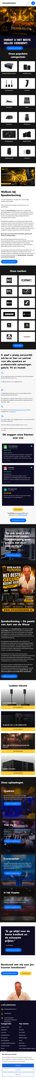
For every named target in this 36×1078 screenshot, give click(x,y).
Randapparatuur (5, 1035)
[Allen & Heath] (27, 337)
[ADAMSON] (27, 325)
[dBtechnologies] (9, 303)
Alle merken (18, 346)
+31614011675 (12, 411)
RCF (20, 1027)
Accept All (18, 1065)
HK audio (21, 1030)
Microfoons (4, 1051)
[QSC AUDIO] (27, 280)
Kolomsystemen (5, 1040)
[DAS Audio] (27, 292)
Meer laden (18, 509)
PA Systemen (4, 1038)
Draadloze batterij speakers (8, 1043)
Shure (20, 1040)
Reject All (18, 1074)
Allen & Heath (22, 1046)
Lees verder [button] (7, 460)
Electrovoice (22, 1035)
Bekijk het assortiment (14, 48)
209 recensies (22, 515)
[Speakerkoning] (8, 3)
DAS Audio (21, 1043)
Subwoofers (4, 1030)
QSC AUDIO (22, 1032)
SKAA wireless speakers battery (27, 1048)
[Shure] (9, 314)
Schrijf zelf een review (18, 520)
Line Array (3, 1032)
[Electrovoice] (27, 314)
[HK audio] (9, 292)
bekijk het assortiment (13, 555)
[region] (18, 1065)
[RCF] (9, 280)
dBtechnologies (23, 1038)
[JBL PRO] (9, 325)
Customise (18, 1070)
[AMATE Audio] (9, 337)
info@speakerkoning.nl (20, 410)
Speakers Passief (5, 1046)
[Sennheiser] (27, 303)
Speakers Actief (5, 1027)
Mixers (2, 1048)
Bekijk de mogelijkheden (13, 804)
